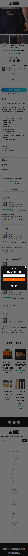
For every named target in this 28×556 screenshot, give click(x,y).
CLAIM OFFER (14, 279)
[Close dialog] (25, 267)
